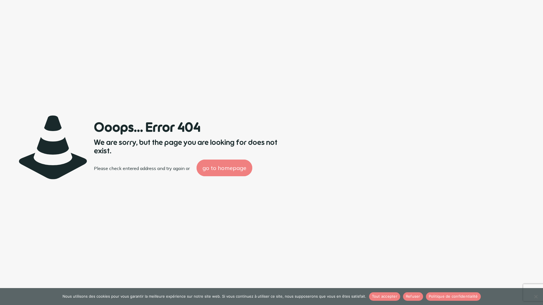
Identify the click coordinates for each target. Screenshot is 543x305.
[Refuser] (536, 296)
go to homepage (224, 167)
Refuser (413, 296)
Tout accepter (384, 296)
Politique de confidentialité (453, 296)
